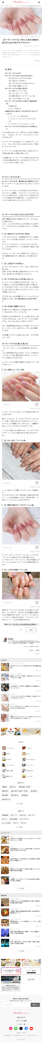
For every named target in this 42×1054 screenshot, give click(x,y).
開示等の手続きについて (32, 1035)
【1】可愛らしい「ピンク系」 (17, 91)
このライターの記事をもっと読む (31, 646)
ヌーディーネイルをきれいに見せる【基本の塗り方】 (21, 102)
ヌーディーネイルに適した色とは (16, 88)
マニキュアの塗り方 (14, 109)
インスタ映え (7, 823)
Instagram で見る (35, 408)
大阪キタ (15, 795)
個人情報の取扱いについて (19, 1035)
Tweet (37, 61)
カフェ (5, 819)
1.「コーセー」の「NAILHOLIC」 (18, 116)
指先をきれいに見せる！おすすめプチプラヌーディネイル (21, 112)
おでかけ (23, 815)
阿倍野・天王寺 (25, 787)
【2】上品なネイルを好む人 (17, 81)
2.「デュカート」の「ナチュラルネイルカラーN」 (22, 120)
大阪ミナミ (7, 799)
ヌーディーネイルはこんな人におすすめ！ (19, 76)
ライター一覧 (21, 1024)
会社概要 (18, 1033)
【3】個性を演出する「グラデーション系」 (22, 96)
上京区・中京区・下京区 (20, 791)
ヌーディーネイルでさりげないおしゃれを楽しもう (21, 127)
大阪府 (35, 791)
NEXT (31, 630)
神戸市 (6, 791)
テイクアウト (25, 819)
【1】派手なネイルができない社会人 (20, 78)
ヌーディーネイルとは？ (14, 73)
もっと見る (20, 803)
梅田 (5, 787)
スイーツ (14, 815)
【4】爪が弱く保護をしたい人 (17, 86)
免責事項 (24, 1033)
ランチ (24, 823)
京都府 (25, 795)
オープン (32, 815)
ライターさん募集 (21, 1020)
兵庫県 (6, 795)
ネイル (31, 650)
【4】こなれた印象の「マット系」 (19, 98)
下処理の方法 (12, 106)
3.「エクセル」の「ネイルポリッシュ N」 (21, 124)
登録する (35, 1005)
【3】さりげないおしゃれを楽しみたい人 (21, 83)
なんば (14, 787)
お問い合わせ (21, 1017)
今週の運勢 (13, 819)
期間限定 (5, 815)
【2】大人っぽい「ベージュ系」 (18, 93)
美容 (38, 650)
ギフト (16, 823)
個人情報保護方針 (8, 1035)
